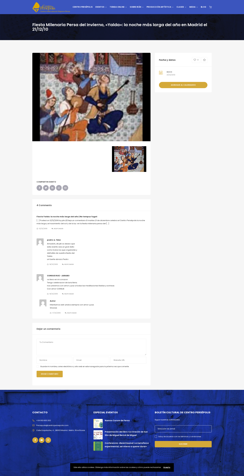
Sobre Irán (135, 7)
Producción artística (159, 7)
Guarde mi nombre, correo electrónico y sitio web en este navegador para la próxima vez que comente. (84, 366)
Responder (58, 228)
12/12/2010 (43, 228)
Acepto (166, 467)
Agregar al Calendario (183, 85)
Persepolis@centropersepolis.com (52, 425)
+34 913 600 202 (43, 420)
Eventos (99, 7)
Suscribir (183, 444)
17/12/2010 (56, 313)
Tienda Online (117, 7)
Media (192, 7)
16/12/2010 (53, 264)
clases (180, 7)
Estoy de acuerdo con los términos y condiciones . (180, 436)
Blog (203, 7)
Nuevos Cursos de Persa (117, 420)
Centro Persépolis (83, 7)
